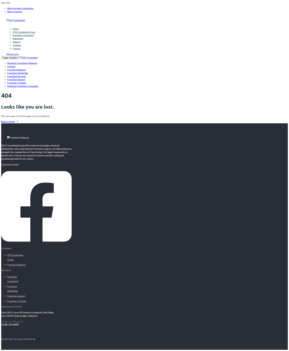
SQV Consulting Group (23, 32)
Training (16, 45)
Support (16, 42)
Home (15, 28)
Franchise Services (16, 76)
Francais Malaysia (16, 69)
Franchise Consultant (23, 35)
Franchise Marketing (17, 73)
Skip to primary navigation (20, 8)
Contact (16, 48)
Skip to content (14, 11)
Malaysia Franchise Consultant (22, 86)
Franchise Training (16, 82)
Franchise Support (16, 79)
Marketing (17, 38)
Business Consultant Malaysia (22, 63)
